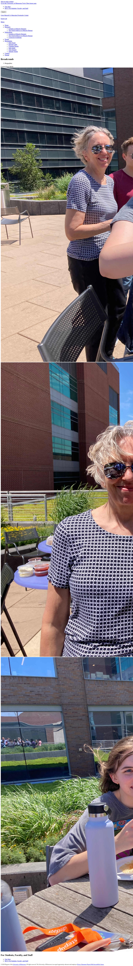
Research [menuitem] (7, 27)
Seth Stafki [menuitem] (12, 48)
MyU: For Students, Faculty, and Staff (16, 8)
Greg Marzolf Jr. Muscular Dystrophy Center (14, 15)
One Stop (8, 6)
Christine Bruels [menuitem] (13, 46)
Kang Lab (4, 18)
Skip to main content (7, 1)
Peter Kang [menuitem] (12, 43)
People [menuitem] (7, 39)
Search (4, 12)
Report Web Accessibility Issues (95, 964)
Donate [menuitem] (7, 55)
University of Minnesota (19, 964)
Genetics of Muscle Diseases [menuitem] (17, 29)
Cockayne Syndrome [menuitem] (15, 37)
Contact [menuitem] (7, 53)
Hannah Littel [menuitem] (13, 44)
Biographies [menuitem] (8, 41)
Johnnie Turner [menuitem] (13, 51)
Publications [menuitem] (8, 32)
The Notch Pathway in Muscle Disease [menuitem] (21, 30)
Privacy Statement (82, 964)
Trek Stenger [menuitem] (12, 50)
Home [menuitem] (6, 25)
